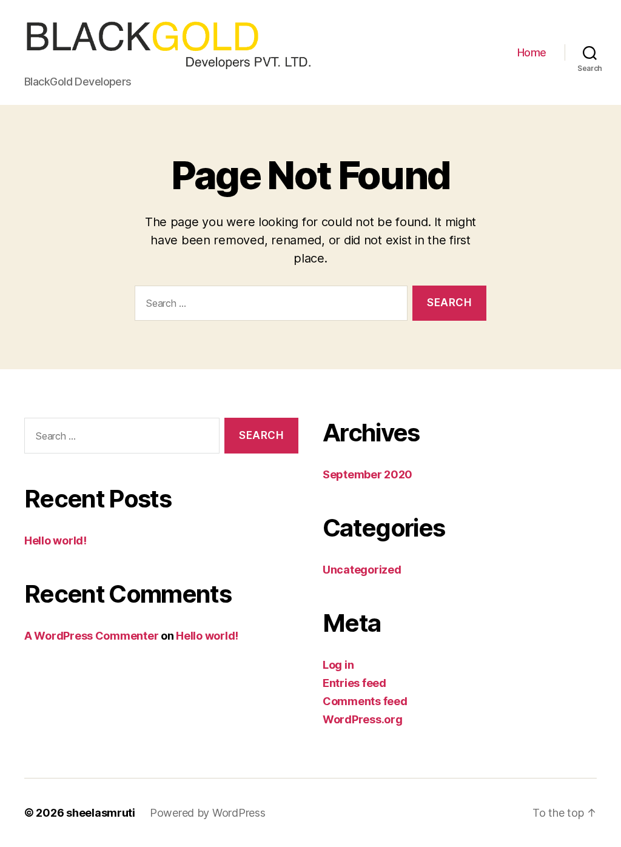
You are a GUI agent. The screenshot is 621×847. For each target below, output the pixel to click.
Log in (338, 664)
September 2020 (367, 474)
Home (531, 52)
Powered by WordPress (208, 812)
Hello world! (55, 540)
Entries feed (354, 683)
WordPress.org (363, 719)
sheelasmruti (100, 812)
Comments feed (365, 701)
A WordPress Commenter (91, 635)
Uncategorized (362, 569)
